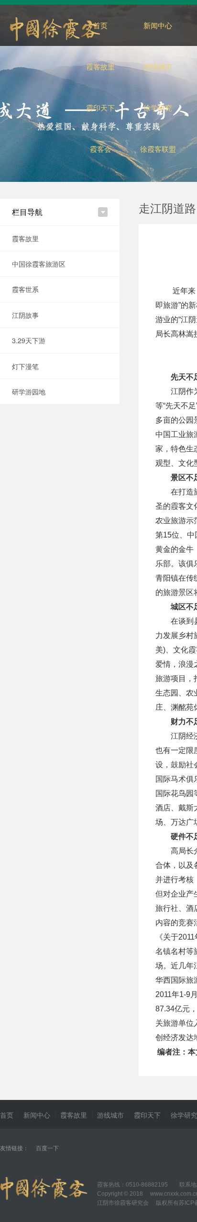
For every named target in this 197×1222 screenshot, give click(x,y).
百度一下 (47, 1148)
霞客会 (100, 149)
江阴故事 (25, 315)
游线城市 (157, 66)
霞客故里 (100, 66)
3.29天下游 (28, 340)
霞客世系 (25, 289)
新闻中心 (157, 25)
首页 (100, 25)
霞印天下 (100, 107)
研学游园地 (28, 391)
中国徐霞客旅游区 (39, 264)
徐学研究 (157, 107)
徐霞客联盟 (158, 149)
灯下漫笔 (25, 366)
